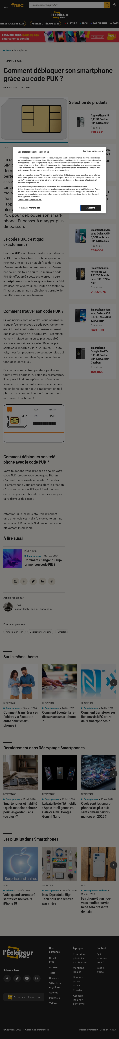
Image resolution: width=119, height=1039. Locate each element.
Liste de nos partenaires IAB (30, 200)
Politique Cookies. (31, 182)
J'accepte (90, 208)
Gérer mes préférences (29, 208)
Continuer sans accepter (93, 151)
